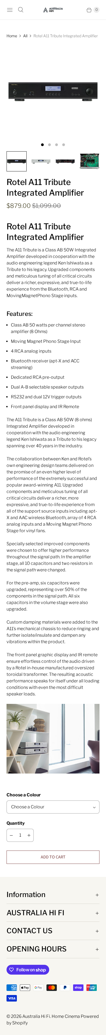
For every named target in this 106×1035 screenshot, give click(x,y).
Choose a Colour (24, 794)
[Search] (20, 9)
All (25, 35)
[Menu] (9, 9)
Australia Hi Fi (36, 1016)
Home (12, 35)
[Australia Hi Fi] (53, 9)
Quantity (16, 823)
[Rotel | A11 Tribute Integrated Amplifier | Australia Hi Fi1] (53, 91)
